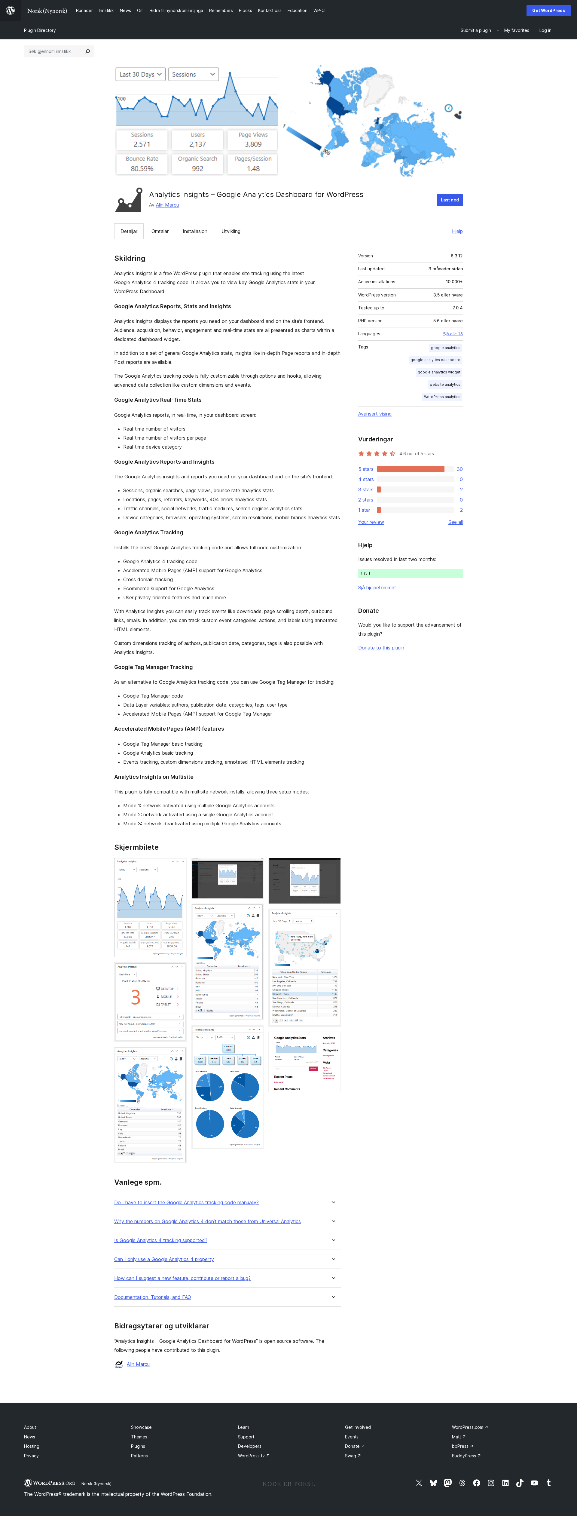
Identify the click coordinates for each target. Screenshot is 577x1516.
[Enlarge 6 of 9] (255, 1033)
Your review (371, 522)
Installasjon (195, 231)
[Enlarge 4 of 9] (255, 866)
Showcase (141, 1427)
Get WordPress (548, 10)
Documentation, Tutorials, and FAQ (152, 1297)
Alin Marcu (167, 205)
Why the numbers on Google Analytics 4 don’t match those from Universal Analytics (207, 1221)
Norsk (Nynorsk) (96, 1483)
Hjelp (457, 231)
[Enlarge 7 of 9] (333, 866)
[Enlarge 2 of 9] (179, 970)
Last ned (450, 199)
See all (455, 522)
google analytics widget (439, 372)
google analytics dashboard (435, 360)
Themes (139, 1436)
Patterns (139, 1455)
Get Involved (358, 1427)
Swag (353, 1455)
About (30, 1427)
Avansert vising (375, 414)
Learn (243, 1427)
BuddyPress (466, 1455)
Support (246, 1436)
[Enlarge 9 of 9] (333, 1040)
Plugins (138, 1446)
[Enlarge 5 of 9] (255, 912)
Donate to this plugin (381, 648)
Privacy (31, 1455)
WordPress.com (470, 1427)
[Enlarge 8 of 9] (333, 917)
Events (352, 1436)
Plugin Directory (40, 30)
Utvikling (230, 231)
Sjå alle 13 (453, 333)
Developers (249, 1446)
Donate (355, 1446)
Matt (459, 1436)
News (29, 1436)
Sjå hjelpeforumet (377, 588)
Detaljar (129, 231)
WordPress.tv (254, 1455)
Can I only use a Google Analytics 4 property (164, 1259)
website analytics (444, 384)
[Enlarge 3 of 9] (179, 1055)
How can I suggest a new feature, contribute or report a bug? (182, 1278)
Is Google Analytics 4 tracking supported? (160, 1240)
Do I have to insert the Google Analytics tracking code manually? (186, 1202)
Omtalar (160, 231)
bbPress (463, 1446)
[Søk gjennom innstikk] (88, 51)
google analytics (445, 347)
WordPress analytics (442, 396)
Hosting (31, 1446)
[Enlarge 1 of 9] (179, 866)
